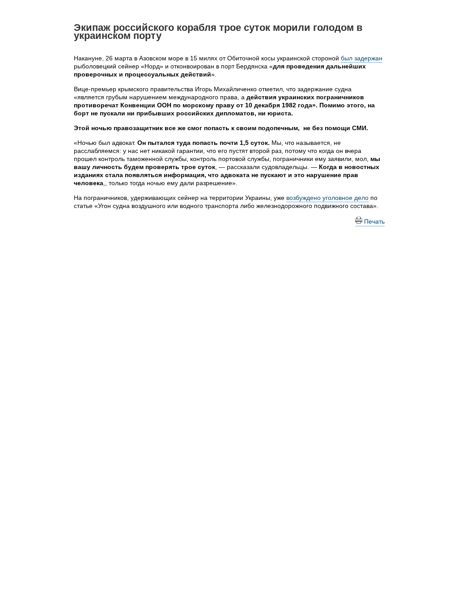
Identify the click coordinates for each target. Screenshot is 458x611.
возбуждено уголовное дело (327, 197)
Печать (373, 221)
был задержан (361, 58)
